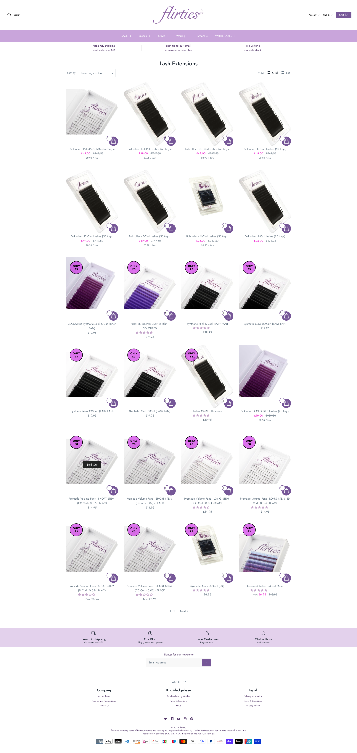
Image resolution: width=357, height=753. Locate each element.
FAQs (178, 705)
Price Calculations (178, 701)
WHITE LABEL (225, 36)
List (288, 73)
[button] (145, 333)
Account (312, 15)
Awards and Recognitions (104, 701)
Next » (184, 611)
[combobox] (97, 73)
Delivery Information (253, 696)
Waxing (182, 36)
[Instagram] (185, 718)
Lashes (144, 36)
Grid (275, 73)
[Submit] (206, 662)
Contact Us (104, 705)
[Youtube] (178, 718)
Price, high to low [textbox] (91, 73)
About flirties (104, 696)
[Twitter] (165, 718)
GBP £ (326, 15)
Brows (163, 36)
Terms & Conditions (253, 701)
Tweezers (202, 36)
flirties (182, 727)
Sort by (71, 73)
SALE (126, 36)
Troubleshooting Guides (178, 696)
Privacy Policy (253, 705)
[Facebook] (172, 718)
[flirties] (178, 15)
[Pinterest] (191, 718)
